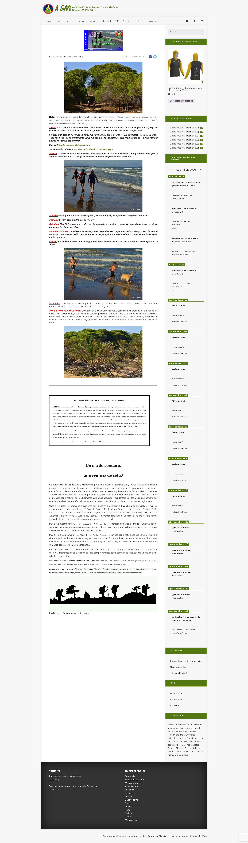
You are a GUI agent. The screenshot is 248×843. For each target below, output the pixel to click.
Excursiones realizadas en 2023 (186, 140)
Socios (69, 21)
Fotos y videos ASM (110, 21)
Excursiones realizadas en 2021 (186, 148)
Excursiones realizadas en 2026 (186, 128)
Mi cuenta (153, 21)
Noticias (127, 21)
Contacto (138, 21)
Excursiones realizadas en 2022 (186, 144)
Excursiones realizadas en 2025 (186, 132)
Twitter (155, 56)
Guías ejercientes (178, 667)
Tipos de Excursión (179, 673)
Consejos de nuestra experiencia (65, 776)
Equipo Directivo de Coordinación (186, 661)
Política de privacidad (178, 836)
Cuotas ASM (176, 699)
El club (58, 21)
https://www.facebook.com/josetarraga (92, 149)
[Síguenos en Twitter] (187, 21)
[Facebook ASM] (195, 21)
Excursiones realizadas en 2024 (186, 136)
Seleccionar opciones (181, 101)
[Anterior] (171, 170)
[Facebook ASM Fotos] (203, 21)
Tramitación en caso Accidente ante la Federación (73, 786)
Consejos (174, 705)
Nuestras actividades (87, 21)
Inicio (48, 21)
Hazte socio (176, 693)
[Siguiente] (200, 170)
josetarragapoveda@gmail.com (74, 145)
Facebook (150, 56)
